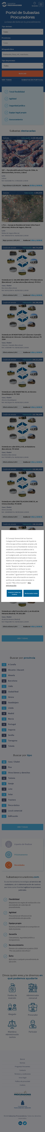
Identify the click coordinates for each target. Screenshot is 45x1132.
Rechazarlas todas (31, 593)
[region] (22, 566)
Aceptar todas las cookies (14, 593)
